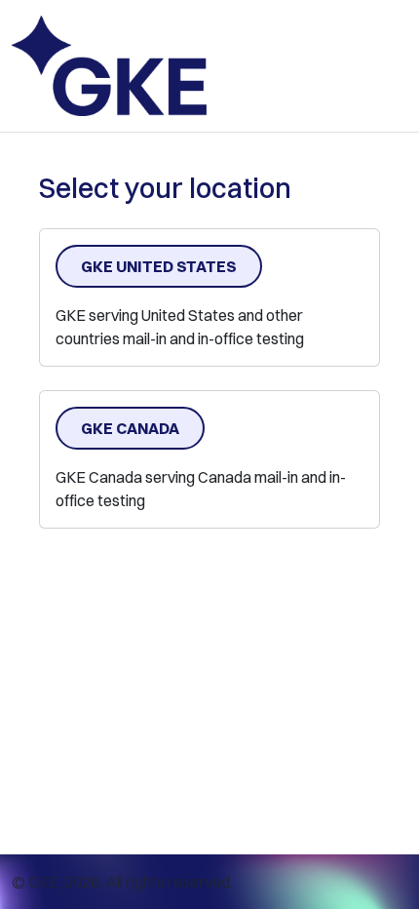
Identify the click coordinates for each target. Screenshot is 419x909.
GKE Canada (130, 428)
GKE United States (159, 266)
